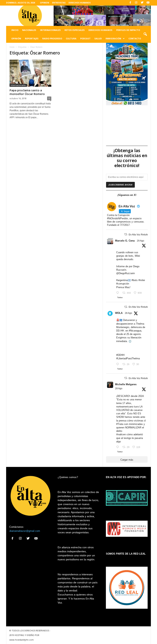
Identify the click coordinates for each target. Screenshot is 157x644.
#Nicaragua (135, 330)
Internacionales (50, 30)
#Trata (119, 424)
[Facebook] (130, 3)
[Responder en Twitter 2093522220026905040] (118, 293)
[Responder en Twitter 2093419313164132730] (118, 447)
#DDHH (120, 355)
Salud (98, 38)
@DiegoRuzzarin (125, 273)
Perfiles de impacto (128, 30)
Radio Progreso (52, 38)
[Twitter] (142, 3)
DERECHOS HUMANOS (80, 2)
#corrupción (122, 283)
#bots (135, 280)
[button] (145, 34)
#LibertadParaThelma (128, 358)
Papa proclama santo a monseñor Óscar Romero (27, 92)
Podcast (85, 38)
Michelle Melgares (126, 384)
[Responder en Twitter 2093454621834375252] (118, 364)
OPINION (44, 2)
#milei (141, 280)
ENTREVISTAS (58, 2)
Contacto (134, 38)
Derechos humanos (100, 30)
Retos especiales (75, 30)
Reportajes (31, 38)
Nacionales (29, 30)
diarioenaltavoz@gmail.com (24, 530)
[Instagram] (136, 3)
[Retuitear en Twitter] (125, 234)
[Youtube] (148, 3)
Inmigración (113, 38)
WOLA (119, 313)
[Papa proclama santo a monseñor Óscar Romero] (30, 73)
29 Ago (140, 240)
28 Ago (128, 313)
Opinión (16, 38)
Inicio (14, 30)
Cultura (71, 38)
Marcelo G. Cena (125, 240)
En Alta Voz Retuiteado (140, 234)
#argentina (122, 280)
